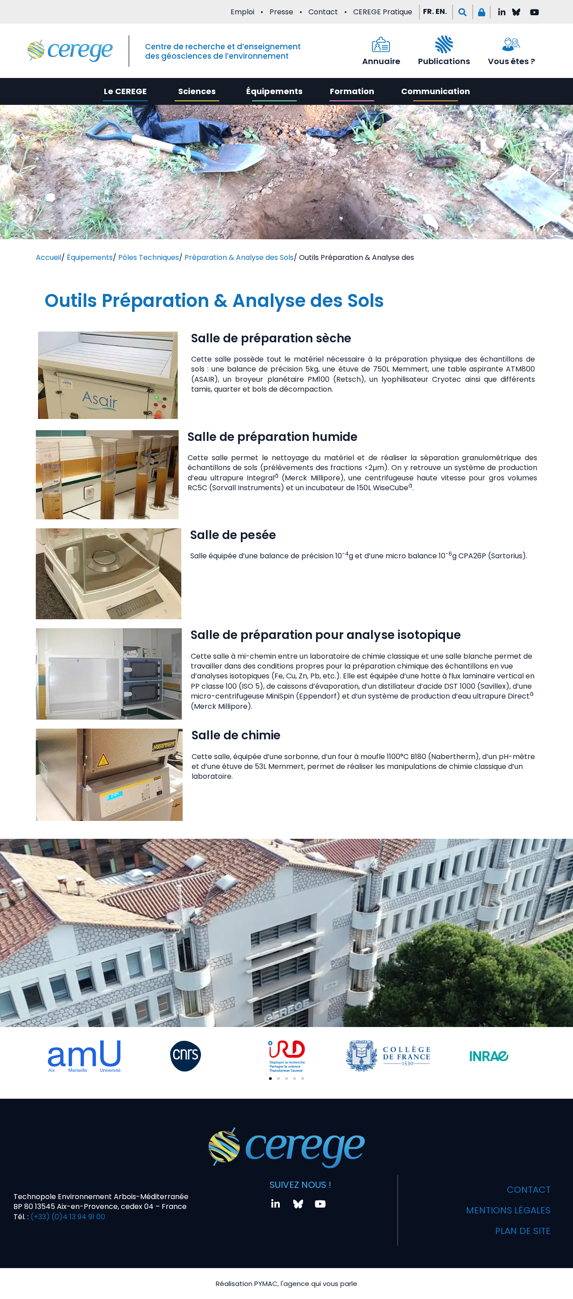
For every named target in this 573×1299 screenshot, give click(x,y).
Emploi (242, 12)
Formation (352, 91)
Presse (281, 12)
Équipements (274, 91)
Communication (435, 91)
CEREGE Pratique (382, 12)
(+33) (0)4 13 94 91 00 (67, 1217)
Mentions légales (508, 1210)
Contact (323, 12)
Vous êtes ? (511, 61)
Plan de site (523, 1231)
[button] (462, 11)
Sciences (197, 91)
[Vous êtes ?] (511, 44)
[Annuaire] (381, 44)
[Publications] (444, 44)
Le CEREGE (125, 91)
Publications (444, 61)
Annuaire (381, 61)
